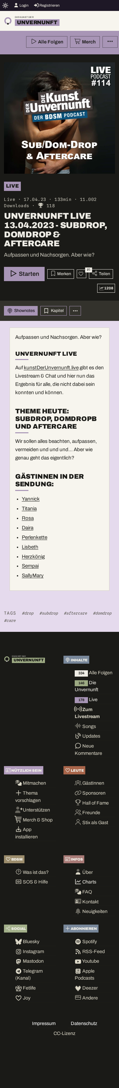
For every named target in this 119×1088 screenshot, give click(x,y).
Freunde (90, 812)
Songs (88, 726)
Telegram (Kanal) (29, 974)
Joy (26, 997)
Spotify (89, 941)
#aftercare (75, 613)
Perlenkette (34, 537)
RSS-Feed (93, 951)
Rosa (28, 518)
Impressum (44, 1023)
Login (23, 5)
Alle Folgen (50, 41)
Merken (63, 274)
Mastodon (33, 961)
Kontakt (90, 901)
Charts (88, 881)
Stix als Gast (94, 822)
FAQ (86, 891)
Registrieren (49, 5)
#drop (27, 613)
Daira (27, 527)
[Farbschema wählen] (5, 5)
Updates (90, 736)
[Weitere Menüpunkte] (110, 42)
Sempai (30, 566)
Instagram (33, 951)
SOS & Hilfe (35, 881)
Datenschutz (84, 1023)
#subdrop (48, 613)
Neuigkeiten (94, 911)
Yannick (31, 499)
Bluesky (30, 941)
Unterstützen (36, 810)
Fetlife (29, 988)
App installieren (26, 833)
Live (88, 699)
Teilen (104, 274)
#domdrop (102, 613)
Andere (89, 997)
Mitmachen (34, 783)
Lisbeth (30, 547)
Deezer (89, 988)
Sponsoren (93, 793)
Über (87, 872)
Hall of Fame (95, 803)
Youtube (90, 961)
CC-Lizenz (64, 1033)
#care (10, 620)
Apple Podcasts (85, 974)
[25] (81, 274)
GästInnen (92, 783)
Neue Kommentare (88, 749)
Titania (29, 508)
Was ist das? (35, 872)
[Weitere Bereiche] (75, 311)
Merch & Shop (37, 819)
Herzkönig (33, 556)
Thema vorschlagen (28, 796)
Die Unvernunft (86, 686)
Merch (88, 41)
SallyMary (33, 575)
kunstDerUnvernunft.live (51, 367)
